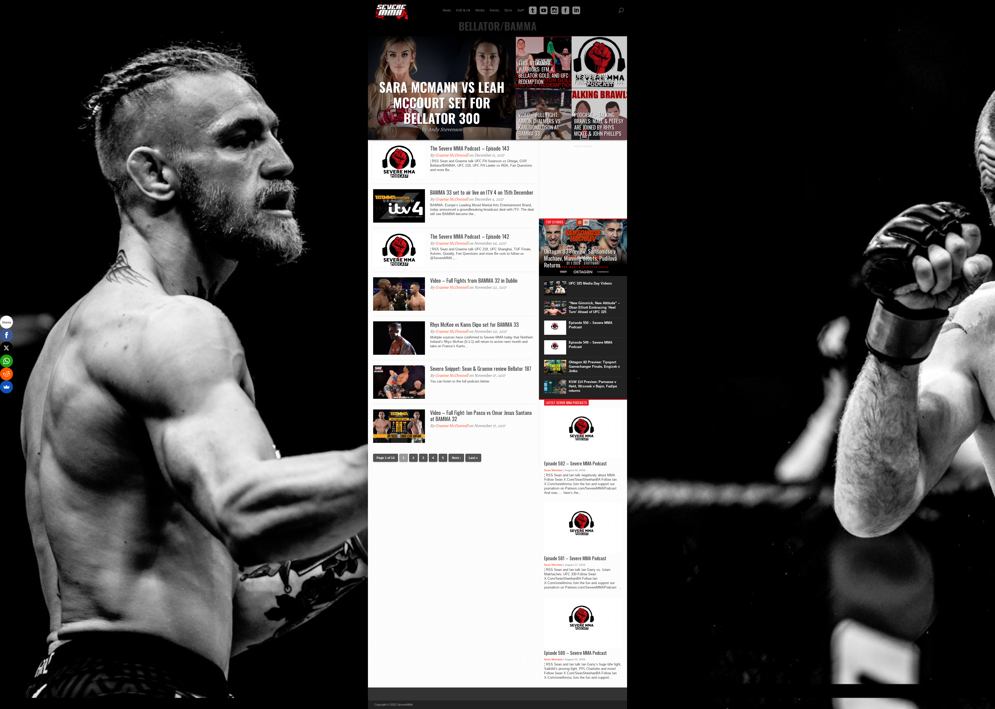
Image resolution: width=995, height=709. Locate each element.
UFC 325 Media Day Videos (590, 283)
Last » (473, 458)
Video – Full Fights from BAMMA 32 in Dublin (473, 280)
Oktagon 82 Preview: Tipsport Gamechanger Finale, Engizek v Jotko (594, 366)
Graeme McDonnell (451, 155)
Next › (456, 458)
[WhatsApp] (6, 360)
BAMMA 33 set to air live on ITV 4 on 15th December (482, 192)
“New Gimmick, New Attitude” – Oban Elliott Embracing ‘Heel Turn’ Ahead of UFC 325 (594, 307)
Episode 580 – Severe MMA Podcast (575, 653)
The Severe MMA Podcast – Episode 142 (469, 236)
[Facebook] (6, 335)
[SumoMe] (6, 386)
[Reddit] (6, 373)
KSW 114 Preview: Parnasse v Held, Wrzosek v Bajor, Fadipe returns (593, 386)
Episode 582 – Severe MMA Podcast (575, 463)
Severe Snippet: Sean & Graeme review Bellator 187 (480, 368)
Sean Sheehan (553, 470)
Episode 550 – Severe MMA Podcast (590, 325)
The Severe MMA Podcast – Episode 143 (469, 148)
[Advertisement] (583, 179)
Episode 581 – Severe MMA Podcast (575, 558)
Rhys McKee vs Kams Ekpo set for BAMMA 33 (474, 324)
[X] (6, 348)
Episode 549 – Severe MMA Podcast (590, 345)
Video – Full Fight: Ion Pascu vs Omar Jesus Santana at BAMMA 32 (481, 415)
